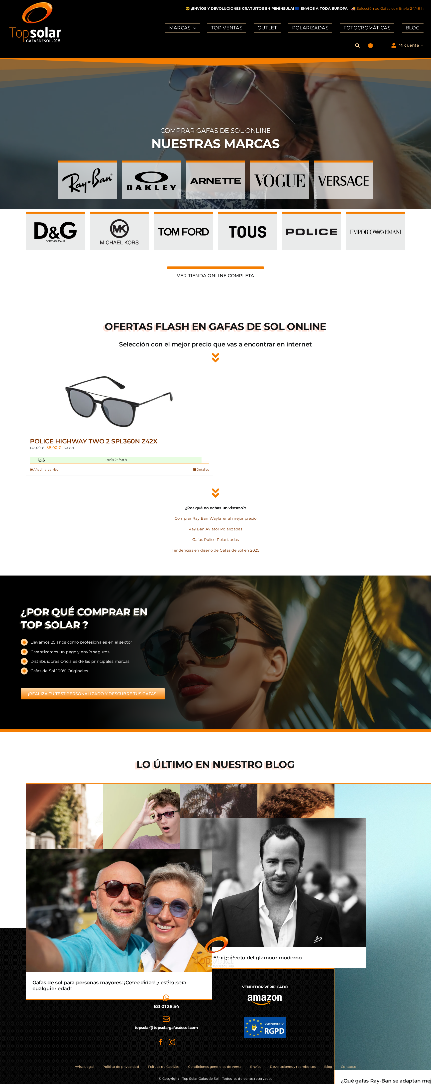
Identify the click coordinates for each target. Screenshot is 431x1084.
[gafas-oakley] (151, 168)
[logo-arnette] (215, 168)
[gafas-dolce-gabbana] (55, 219)
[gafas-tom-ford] (183, 219)
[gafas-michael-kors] (119, 219)
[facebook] (160, 1042)
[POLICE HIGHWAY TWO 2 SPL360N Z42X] (119, 401)
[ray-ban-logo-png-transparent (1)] (87, 168)
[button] (357, 45)
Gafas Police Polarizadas (215, 539)
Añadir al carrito (45, 469)
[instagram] (172, 1042)
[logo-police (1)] (311, 219)
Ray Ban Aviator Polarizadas (215, 529)
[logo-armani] (375, 219)
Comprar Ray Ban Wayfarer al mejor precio (215, 518)
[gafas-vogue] (279, 168)
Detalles (203, 469)
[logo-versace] (343, 168)
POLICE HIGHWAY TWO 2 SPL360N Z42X (93, 441)
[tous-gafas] (247, 219)
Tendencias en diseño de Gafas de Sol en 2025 (215, 550)
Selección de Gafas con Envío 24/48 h (390, 8)
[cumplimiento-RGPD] (265, 1019)
